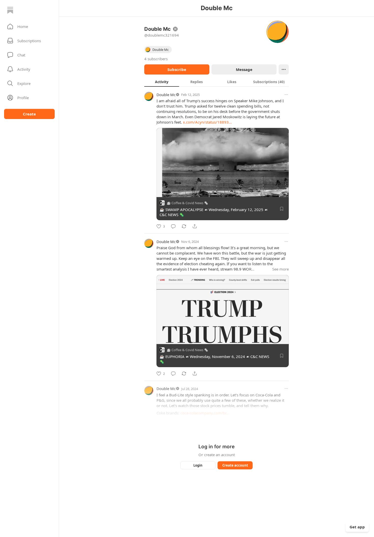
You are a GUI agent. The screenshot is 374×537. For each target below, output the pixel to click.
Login (198, 465)
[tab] (161, 82)
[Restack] (184, 226)
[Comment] (173, 226)
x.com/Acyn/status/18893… (207, 122)
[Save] (282, 209)
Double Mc (166, 94)
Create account (235, 465)
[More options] (286, 95)
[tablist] (216, 82)
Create (29, 113)
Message (244, 69)
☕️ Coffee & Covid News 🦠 (187, 203)
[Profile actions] (284, 69)
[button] (29, 26)
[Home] (10, 10)
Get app (357, 526)
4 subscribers (156, 58)
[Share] (194, 226)
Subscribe (176, 69)
